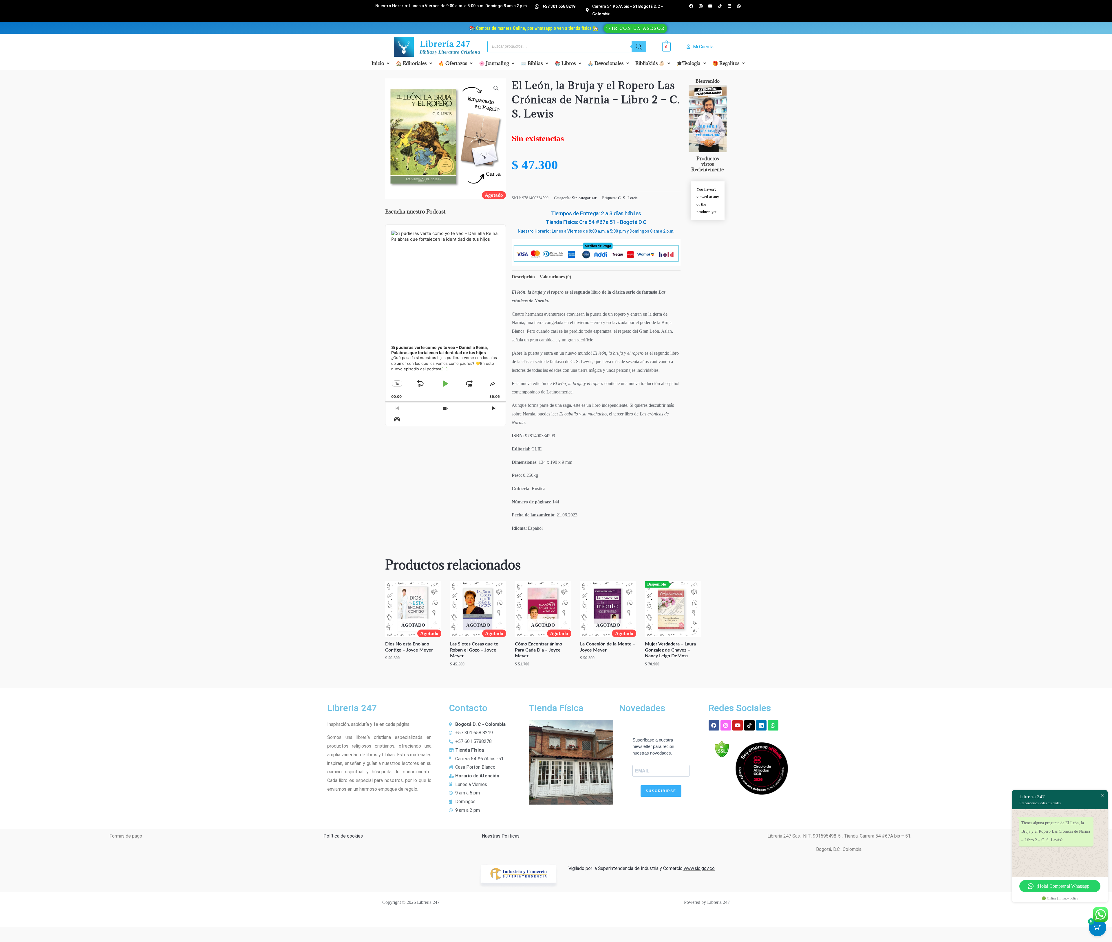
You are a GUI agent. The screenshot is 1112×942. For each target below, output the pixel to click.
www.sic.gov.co (699, 868)
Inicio (378, 63)
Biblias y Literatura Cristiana (450, 52)
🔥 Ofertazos (452, 63)
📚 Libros (565, 63)
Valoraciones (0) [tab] (555, 276)
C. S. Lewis (627, 198)
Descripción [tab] (523, 276)
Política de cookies (343, 836)
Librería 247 (445, 44)
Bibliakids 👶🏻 (650, 63)
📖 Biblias (532, 63)
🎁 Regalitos (725, 63)
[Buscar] (639, 46)
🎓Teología (688, 63)
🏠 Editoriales (411, 63)
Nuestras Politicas (501, 836)
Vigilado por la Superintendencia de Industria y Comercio (625, 868)
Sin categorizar (584, 198)
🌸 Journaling (494, 63)
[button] (380, 63)
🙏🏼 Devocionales (605, 63)
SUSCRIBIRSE (661, 791)
